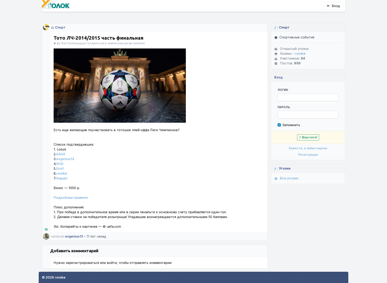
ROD (59, 164)
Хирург (62, 178)
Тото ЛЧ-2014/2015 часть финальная (99, 38)
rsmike (61, 173)
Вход (336, 6)
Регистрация (308, 154)
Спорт (60, 27)
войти (112, 263)
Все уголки (289, 178)
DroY (60, 169)
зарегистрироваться (82, 263)
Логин (283, 90)
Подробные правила (71, 198)
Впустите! (309, 137)
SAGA (60, 154)
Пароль (284, 107)
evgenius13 (65, 159)
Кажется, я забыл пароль (308, 148)
